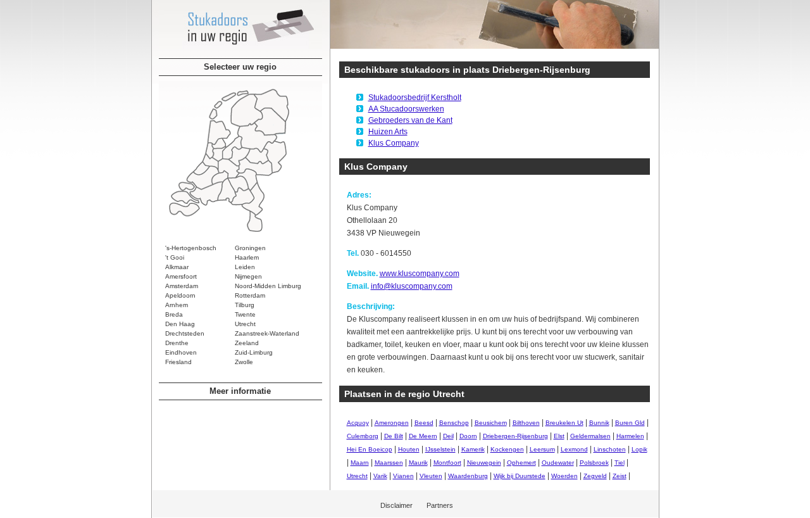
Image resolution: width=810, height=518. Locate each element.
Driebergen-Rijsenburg (515, 436)
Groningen (250, 247)
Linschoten (610, 449)
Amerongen (392, 422)
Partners (440, 505)
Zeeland (247, 342)
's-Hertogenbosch (190, 247)
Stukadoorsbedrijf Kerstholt (414, 97)
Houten (409, 449)
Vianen (403, 475)
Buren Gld (630, 422)
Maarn (360, 462)
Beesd (423, 422)
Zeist (619, 475)
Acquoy (358, 422)
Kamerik (473, 449)
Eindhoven (181, 352)
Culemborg (362, 436)
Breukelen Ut (564, 422)
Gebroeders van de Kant (410, 120)
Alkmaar (177, 266)
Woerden (564, 475)
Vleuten (431, 475)
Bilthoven (526, 422)
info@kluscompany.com (411, 286)
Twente (245, 314)
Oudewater (558, 462)
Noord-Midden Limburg (268, 285)
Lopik (639, 449)
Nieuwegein (484, 462)
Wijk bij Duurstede (519, 475)
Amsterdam (181, 285)
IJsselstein (440, 449)
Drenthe (177, 342)
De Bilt (393, 436)
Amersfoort (181, 276)
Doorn (468, 436)
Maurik (418, 462)
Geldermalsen (590, 436)
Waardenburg (468, 475)
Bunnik (599, 422)
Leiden (245, 266)
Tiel (619, 462)
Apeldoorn (180, 295)
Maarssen (389, 462)
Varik (380, 475)
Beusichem (491, 422)
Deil (448, 436)
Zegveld (595, 475)
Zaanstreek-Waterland (267, 333)
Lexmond (574, 449)
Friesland (178, 361)
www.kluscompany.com (419, 273)
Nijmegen (248, 276)
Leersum (542, 449)
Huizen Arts (388, 131)
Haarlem (247, 257)
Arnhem (176, 304)
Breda (174, 314)
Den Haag (180, 323)
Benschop (454, 422)
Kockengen (507, 449)
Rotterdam (250, 295)
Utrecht (245, 323)
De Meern (423, 436)
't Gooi (174, 257)
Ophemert (521, 462)
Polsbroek (594, 462)
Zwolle (244, 361)
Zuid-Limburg (254, 352)
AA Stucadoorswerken (406, 108)
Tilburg (244, 304)
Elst (559, 436)
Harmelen (630, 436)
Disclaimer (396, 505)
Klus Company (393, 143)
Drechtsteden (184, 333)
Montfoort (447, 462)
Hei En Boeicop (369, 449)
